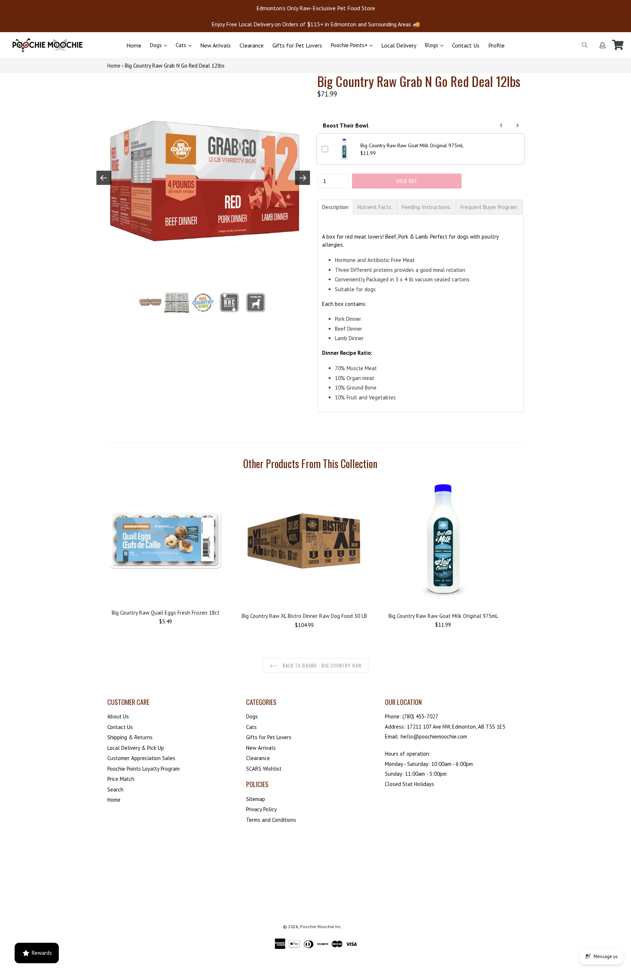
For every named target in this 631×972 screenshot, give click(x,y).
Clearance (252, 45)
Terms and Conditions (271, 819)
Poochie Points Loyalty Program (143, 768)
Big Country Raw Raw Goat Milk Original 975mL (412, 145)
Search (115, 789)
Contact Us (465, 45)
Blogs (432, 45)
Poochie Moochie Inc (320, 926)
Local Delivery (398, 45)
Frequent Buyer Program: (489, 207)
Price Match (120, 778)
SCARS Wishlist (264, 768)
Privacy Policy (261, 809)
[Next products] (517, 125)
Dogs (156, 45)
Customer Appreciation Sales (141, 758)
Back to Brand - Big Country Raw (321, 665)
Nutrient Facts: (375, 207)
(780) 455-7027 (420, 716)
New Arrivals (215, 45)
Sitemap (255, 799)
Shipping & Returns (130, 737)
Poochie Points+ (350, 45)
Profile (496, 45)
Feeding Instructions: (426, 207)
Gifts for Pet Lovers (297, 45)
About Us (118, 716)
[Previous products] (501, 125)
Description (335, 207)
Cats (182, 45)
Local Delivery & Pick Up (135, 747)
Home (133, 45)
